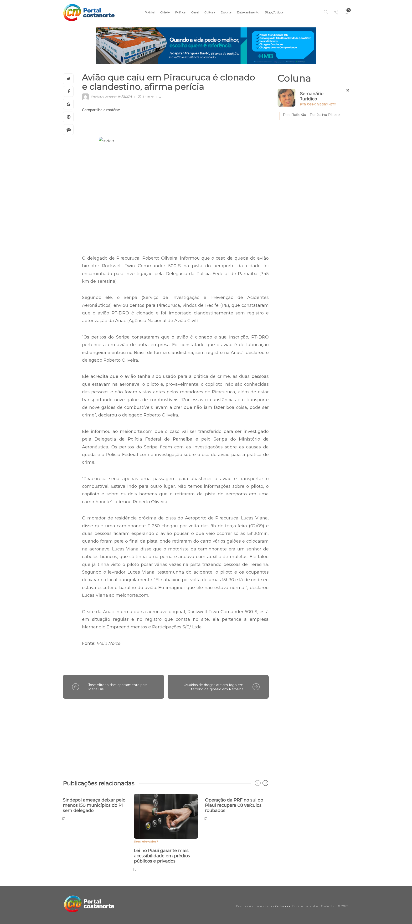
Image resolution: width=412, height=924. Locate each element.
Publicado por (102, 96)
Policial (149, 12)
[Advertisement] (166, 736)
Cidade (165, 12)
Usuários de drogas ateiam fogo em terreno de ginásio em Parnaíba (213, 687)
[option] (94, 806)
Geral (195, 12)
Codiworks (282, 906)
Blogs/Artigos (274, 12)
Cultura (209, 12)
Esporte (226, 12)
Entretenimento (248, 12)
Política (180, 12)
